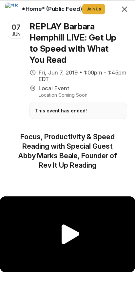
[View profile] (11, 9)
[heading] (53, 9)
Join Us (94, 9)
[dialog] (67, 149)
